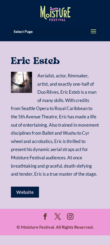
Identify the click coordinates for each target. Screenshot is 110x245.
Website (25, 192)
